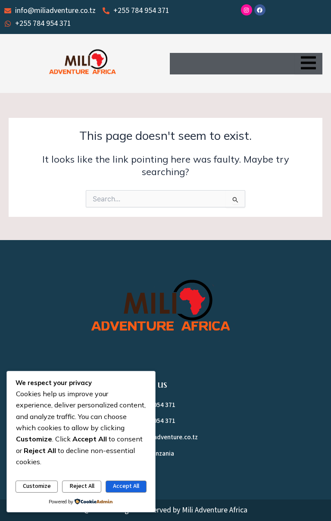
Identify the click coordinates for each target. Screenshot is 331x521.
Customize (37, 485)
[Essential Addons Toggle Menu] (308, 63)
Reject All (81, 485)
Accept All (126, 485)
